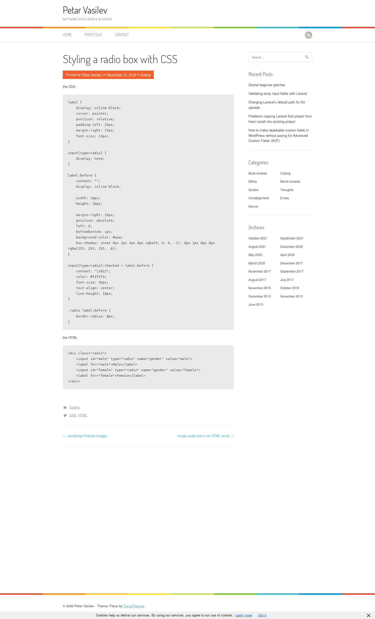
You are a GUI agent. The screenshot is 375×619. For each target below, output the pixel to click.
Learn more (243, 615)
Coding (146, 74)
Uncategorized (258, 198)
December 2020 (291, 246)
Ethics (252, 181)
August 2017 (257, 279)
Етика (284, 198)
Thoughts (286, 189)
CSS (72, 415)
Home (67, 34)
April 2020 (287, 254)
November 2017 (259, 271)
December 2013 (259, 296)
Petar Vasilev (85, 10)
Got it (262, 615)
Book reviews (257, 173)
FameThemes (134, 605)
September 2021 (292, 238)
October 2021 (257, 238)
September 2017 (292, 271)
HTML (82, 415)
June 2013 (255, 304)
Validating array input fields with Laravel (277, 93)
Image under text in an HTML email (205, 435)
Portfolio (93, 34)
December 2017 (291, 263)
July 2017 (287, 279)
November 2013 (291, 296)
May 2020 (255, 254)
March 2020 (256, 263)
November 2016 (259, 288)
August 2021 (257, 246)
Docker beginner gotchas (266, 84)
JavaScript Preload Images (85, 435)
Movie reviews (290, 181)
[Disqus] (148, 518)
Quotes (253, 189)
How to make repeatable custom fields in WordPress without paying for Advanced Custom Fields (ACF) (278, 135)
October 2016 (289, 288)
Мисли (253, 206)
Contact (122, 34)
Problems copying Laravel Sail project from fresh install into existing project (280, 119)
